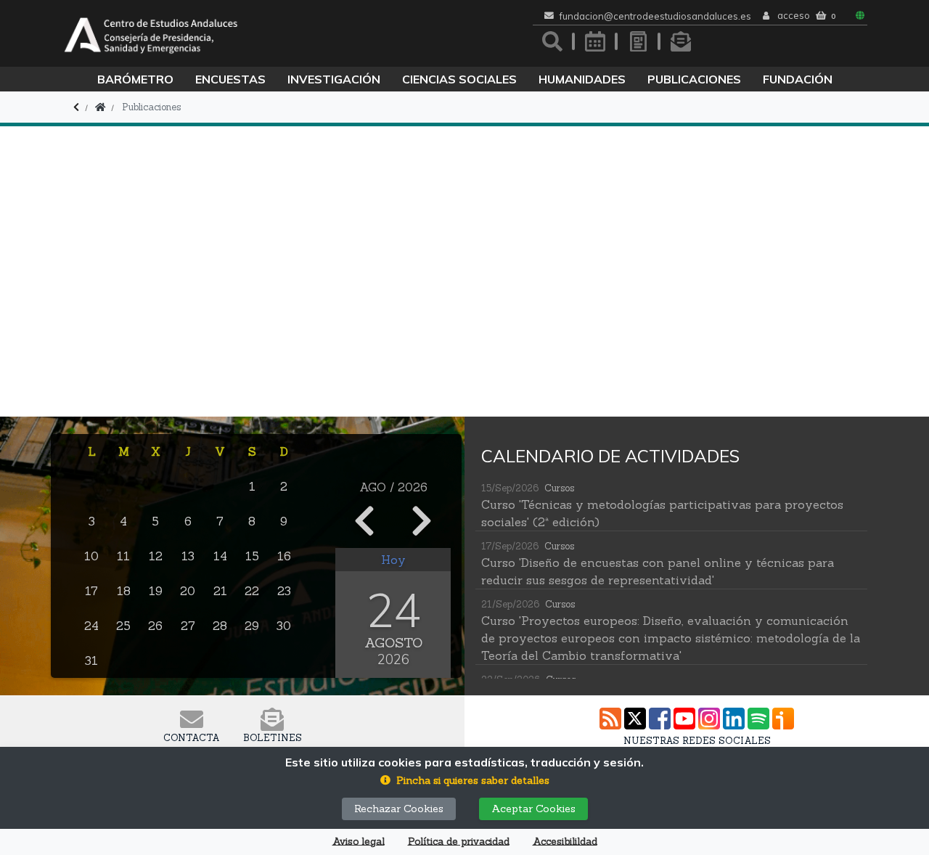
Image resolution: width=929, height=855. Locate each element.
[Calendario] (595, 41)
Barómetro (135, 79)
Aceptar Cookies (533, 808)
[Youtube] (684, 718)
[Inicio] (100, 107)
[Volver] (76, 107)
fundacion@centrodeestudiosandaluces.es (655, 16)
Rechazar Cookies (398, 808)
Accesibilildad (565, 841)
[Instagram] (709, 718)
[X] (635, 718)
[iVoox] (783, 718)
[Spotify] (758, 718)
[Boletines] (680, 41)
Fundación (797, 79)
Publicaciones (694, 79)
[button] (465, 780)
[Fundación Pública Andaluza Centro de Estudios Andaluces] (151, 33)
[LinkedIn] (734, 718)
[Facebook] (660, 718)
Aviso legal (358, 841)
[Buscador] (552, 41)
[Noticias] (638, 41)
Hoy (393, 559)
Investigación (333, 79)
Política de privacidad (458, 841)
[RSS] (610, 718)
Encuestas (230, 79)
